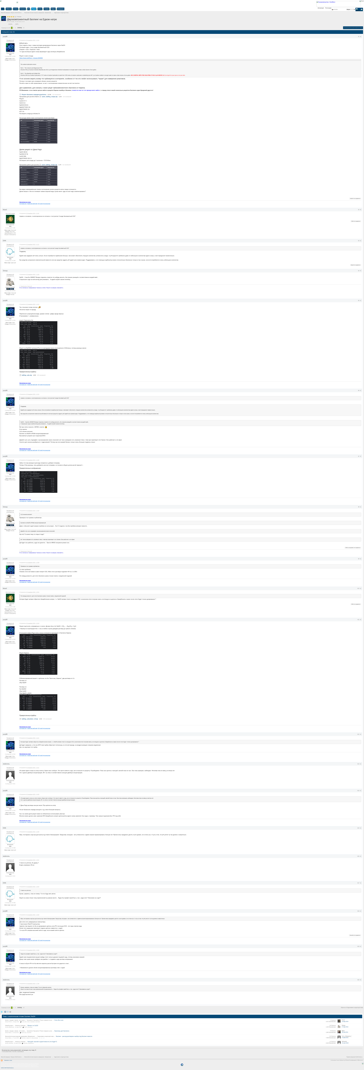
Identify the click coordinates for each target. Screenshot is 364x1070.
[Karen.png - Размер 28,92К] (38, 332)
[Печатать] (10, 1011)
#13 (358, 764)
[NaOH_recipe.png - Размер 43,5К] (38, 176)
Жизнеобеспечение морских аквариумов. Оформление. (20, 1036)
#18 (358, 911)
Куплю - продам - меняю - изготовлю (15, 1020)
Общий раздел (9, 1025)
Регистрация (328, 8)
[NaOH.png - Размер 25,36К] (38, 359)
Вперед (20, 27)
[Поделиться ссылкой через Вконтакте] (5, 1011)
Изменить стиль (8, 1060)
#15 (358, 828)
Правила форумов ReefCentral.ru (354, 1056)
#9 (359, 558)
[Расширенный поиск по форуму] (361, 9)
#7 (359, 456)
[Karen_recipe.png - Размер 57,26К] (38, 131)
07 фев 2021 (345, 1037)
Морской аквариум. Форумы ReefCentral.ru (11, 1056)
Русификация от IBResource (356, 1060)
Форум (34, 9)
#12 (358, 734)
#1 (359, 36)
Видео (53, 9)
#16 (358, 856)
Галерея (46, 9)
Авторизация (321, 8)
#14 (358, 790)
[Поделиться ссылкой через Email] (8, 1011)
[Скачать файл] (20, 94)
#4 (359, 270)
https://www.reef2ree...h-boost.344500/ (31, 58)
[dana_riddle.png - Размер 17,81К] (38, 641)
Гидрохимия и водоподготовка (45, 1036)
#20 (358, 980)
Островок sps (23, 203)
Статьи (15, 9)
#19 (358, 946)
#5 (359, 300)
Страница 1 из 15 (5, 27)
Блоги (40, 9)
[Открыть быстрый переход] (332, 9)
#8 (359, 507)
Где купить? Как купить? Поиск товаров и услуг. (39, 1020)
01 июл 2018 (345, 1043)
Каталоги (22, 9)
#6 (359, 390)
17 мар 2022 (345, 1027)
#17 (358, 883)
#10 (358, 588)
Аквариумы (61, 9)
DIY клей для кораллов (44, 203)
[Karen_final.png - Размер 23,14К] (38, 664)
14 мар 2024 (345, 1021)
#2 (359, 209)
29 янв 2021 (345, 1032)
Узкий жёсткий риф (32, 203)
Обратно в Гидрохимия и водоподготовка (352, 1007)
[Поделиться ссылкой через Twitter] (1, 1011)
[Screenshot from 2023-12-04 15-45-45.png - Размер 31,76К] (38, 482)
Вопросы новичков (20, 1025)
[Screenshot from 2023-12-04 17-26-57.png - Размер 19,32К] (38, 702)
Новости (8, 9)
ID (28, 9)
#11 (359, 619)
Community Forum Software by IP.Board (340, 1060)
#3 (359, 240)
